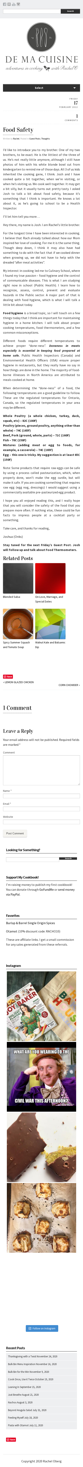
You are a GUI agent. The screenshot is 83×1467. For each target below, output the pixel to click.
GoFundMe (46, 889)
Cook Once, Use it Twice (21, 1379)
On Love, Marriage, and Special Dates (49, 599)
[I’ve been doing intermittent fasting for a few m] (41, 1218)
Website (8, 817)
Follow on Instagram (44, 1328)
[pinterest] (9, 5)
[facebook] (4, 5)
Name (7, 791)
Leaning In (13, 1387)
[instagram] (18, 5)
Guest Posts (34, 138)
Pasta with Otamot (18, 1425)
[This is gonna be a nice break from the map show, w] (41, 1006)
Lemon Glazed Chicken (19, 682)
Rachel (16, 138)
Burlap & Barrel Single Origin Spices (30, 923)
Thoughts (45, 138)
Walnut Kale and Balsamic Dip (50, 645)
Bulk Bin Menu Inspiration (21, 1364)
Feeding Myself (16, 1417)
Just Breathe (14, 1394)
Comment (9, 752)
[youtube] (14, 5)
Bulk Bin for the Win (18, 1372)
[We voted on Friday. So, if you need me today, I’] (41, 1147)
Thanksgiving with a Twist (22, 1356)
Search (70, 11)
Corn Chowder (68, 685)
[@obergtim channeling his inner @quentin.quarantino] (41, 1077)
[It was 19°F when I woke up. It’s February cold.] (41, 1288)
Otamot (11, 931)
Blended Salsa (11, 597)
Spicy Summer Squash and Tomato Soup (16, 645)
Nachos (12, 1402)
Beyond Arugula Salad (20, 1410)
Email (7, 804)
